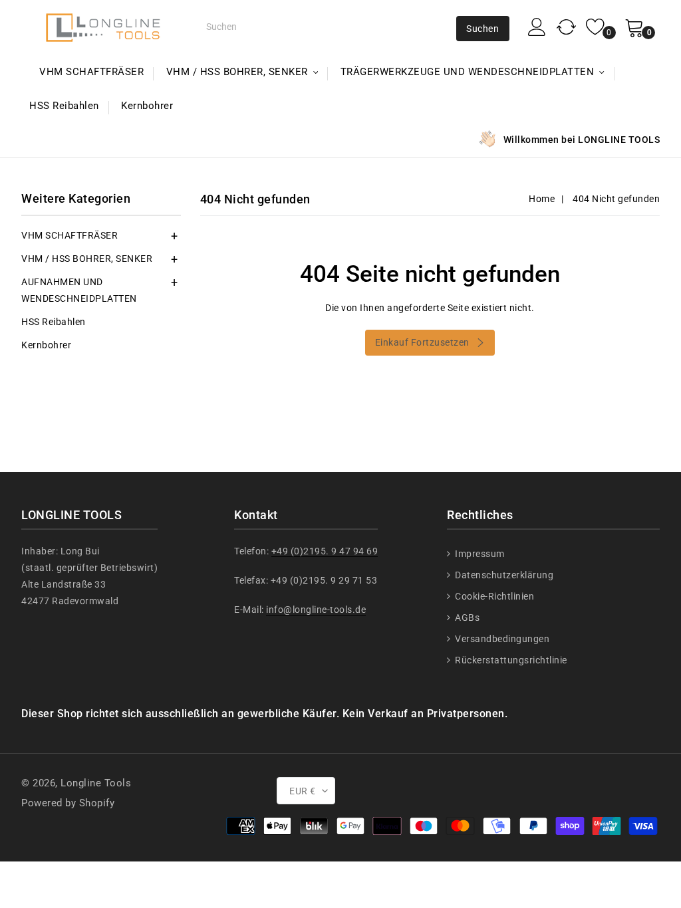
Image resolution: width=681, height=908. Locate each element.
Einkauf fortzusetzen (422, 342)
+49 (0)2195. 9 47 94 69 (324, 551)
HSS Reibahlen (64, 106)
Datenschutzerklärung (503, 575)
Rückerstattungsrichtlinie (510, 660)
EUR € (302, 791)
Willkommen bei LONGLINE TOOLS (581, 139)
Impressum (479, 553)
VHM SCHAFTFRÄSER (91, 72)
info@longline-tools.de (316, 609)
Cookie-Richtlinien (493, 596)
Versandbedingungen (501, 638)
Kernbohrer (147, 106)
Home (542, 198)
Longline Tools (96, 783)
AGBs (466, 617)
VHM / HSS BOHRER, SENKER (86, 258)
